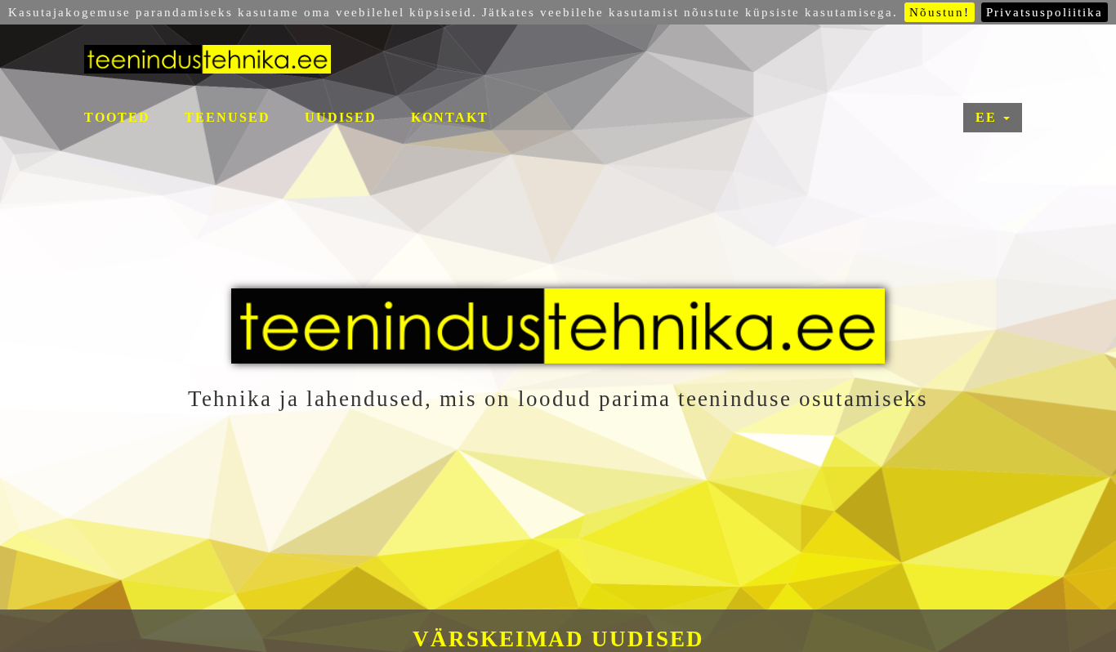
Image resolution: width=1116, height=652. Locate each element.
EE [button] (988, 117)
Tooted (117, 117)
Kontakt (450, 117)
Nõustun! (939, 12)
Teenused (227, 117)
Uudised (341, 117)
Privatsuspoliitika (1044, 12)
